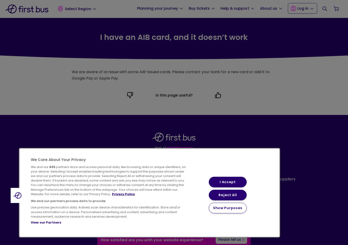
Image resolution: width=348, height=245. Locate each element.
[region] (149, 192)
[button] (18, 195)
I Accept (228, 182)
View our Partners (46, 222)
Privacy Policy (123, 194)
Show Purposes (227, 208)
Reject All (228, 195)
